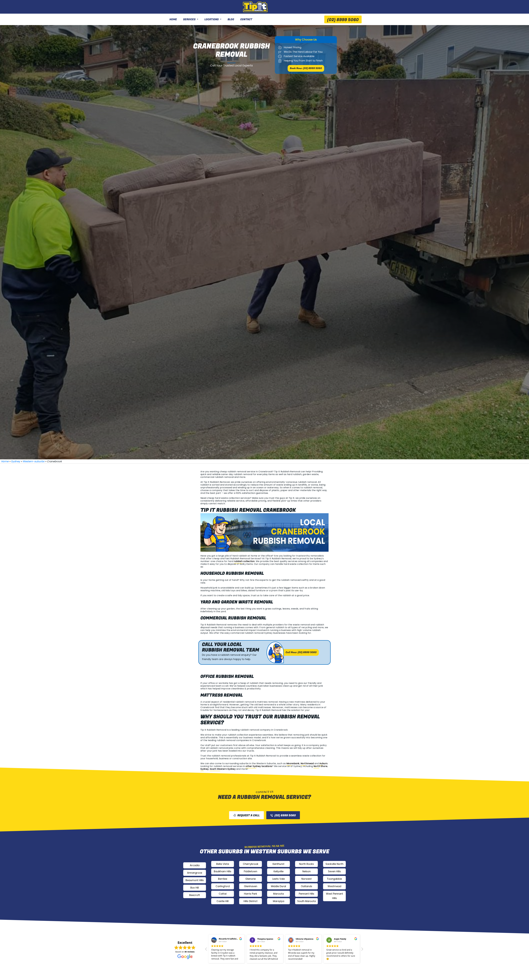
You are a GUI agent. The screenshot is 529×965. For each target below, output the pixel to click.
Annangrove (194, 872)
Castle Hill (223, 901)
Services (189, 19)
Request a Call (248, 815)
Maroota (278, 893)
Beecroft (194, 895)
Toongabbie (334, 879)
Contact (246, 19)
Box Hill (194, 887)
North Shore (320, 766)
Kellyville (279, 871)
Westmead (334, 886)
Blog (231, 19)
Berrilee (222, 879)
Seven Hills (334, 871)
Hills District (250, 901)
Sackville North (334, 864)
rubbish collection (244, 561)
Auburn (323, 763)
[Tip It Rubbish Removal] (255, 7)
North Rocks (306, 864)
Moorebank (292, 763)
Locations (211, 19)
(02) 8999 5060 (343, 20)
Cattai (222, 893)
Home (173, 19)
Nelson (306, 871)
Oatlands (306, 886)
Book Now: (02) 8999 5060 (306, 68)
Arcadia (194, 865)
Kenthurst (278, 864)
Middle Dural (278, 886)
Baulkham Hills (222, 871)
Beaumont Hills (195, 880)
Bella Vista (222, 864)
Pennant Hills (306, 893)
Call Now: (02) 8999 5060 (301, 652)
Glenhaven (250, 886)
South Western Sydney (223, 769)
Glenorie (250, 879)
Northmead (307, 763)
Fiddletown (250, 871)
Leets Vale (278, 879)
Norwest (306, 879)
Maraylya (278, 901)
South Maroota (306, 901)
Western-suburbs (33, 461)
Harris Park (250, 893)
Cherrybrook (250, 864)
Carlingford (223, 886)
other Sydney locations (259, 766)
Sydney (15, 461)
